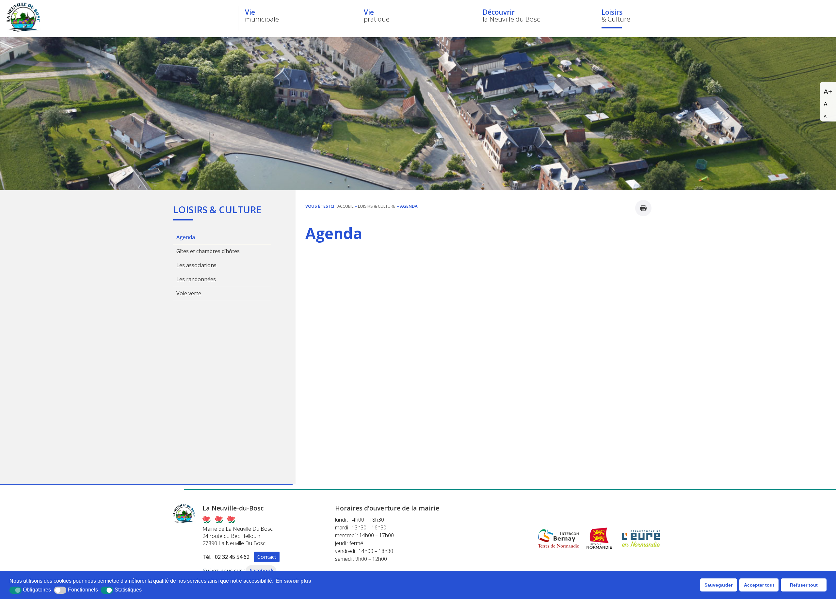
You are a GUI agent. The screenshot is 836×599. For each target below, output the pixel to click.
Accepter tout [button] (759, 585)
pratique (377, 16)
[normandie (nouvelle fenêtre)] (599, 549)
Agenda (185, 237)
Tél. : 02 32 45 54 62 (225, 556)
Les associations (196, 265)
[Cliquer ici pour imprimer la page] (643, 208)
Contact (266, 556)
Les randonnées (196, 279)
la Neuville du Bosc (511, 16)
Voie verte (188, 293)
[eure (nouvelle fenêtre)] (641, 549)
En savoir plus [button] (293, 581)
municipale (262, 16)
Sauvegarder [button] (718, 585)
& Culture (616, 16)
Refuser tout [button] (804, 585)
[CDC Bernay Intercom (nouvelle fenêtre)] (558, 549)
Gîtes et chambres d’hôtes (208, 251)
